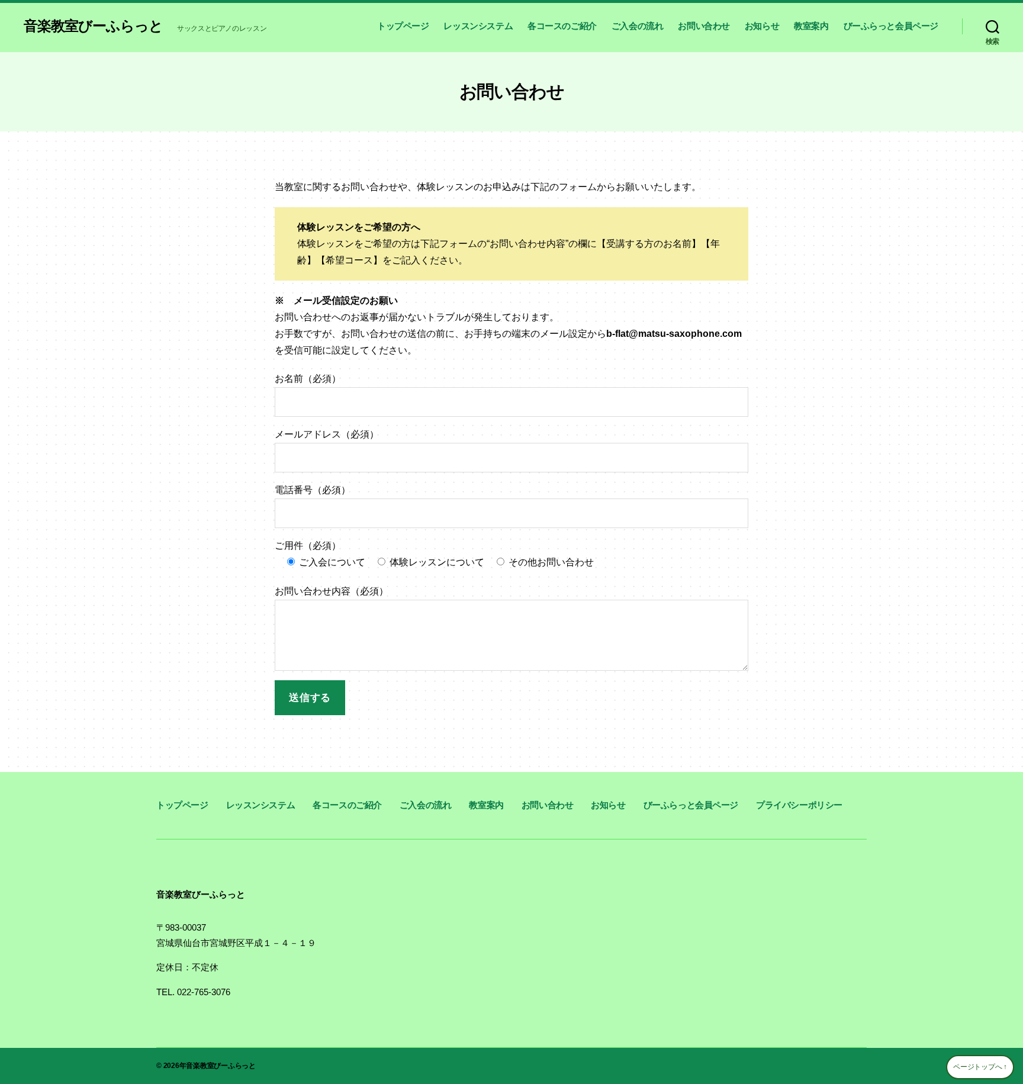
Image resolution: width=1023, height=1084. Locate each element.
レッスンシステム (478, 26)
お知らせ (762, 26)
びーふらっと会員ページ (891, 26)
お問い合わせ (704, 26)
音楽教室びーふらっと (93, 26)
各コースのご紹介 (562, 26)
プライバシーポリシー (799, 805)
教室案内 (811, 26)
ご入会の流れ (638, 26)
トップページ (403, 26)
